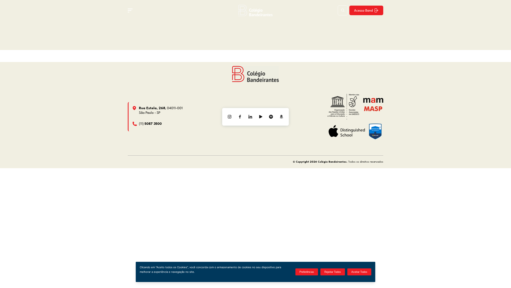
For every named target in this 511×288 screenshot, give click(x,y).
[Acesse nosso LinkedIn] (250, 117)
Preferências (306, 271)
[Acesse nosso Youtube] (261, 117)
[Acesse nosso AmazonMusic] (281, 117)
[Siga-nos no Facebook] (240, 117)
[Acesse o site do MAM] (373, 102)
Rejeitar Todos (332, 271)
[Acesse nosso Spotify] (271, 117)
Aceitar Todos (359, 271)
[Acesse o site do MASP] (373, 108)
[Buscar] (343, 10)
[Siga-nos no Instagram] (230, 117)
